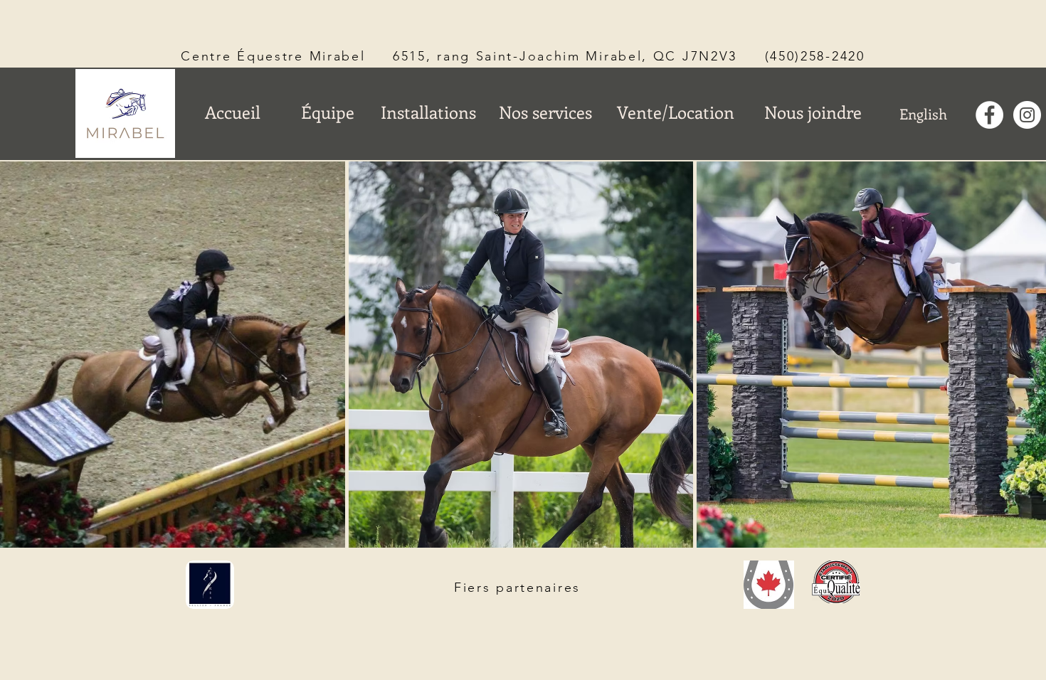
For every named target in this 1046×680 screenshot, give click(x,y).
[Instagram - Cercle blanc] (1027, 115)
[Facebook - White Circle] (989, 115)
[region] (676, 147)
